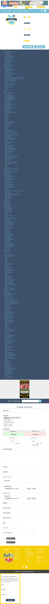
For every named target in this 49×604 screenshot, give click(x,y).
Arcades (6, 114)
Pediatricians (7, 196)
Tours (6, 165)
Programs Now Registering (10, 279)
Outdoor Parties (8, 233)
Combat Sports (7, 326)
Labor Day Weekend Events (10, 369)
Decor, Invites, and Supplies (10, 217)
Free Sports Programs (9, 331)
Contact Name (6, 508)
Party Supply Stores (8, 238)
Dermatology (7, 181)
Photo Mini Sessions (8, 371)
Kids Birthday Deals (8, 228)
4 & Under (7, 252)
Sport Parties (7, 247)
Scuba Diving (7, 347)
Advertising (19, 11)
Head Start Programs (9, 70)
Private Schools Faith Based (10, 79)
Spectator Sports (8, 154)
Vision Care (7, 200)
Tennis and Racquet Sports (10, 358)
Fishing (6, 127)
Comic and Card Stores (9, 300)
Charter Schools (8, 66)
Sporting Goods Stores (9, 314)
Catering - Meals (8, 212)
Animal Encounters (8, 113)
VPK (5, 90)
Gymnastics (7, 333)
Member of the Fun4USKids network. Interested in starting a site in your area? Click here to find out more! (29, 553)
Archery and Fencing (9, 320)
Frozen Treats (7, 308)
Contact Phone (7, 518)
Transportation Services (9, 87)
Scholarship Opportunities (10, 83)
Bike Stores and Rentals (9, 296)
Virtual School (7, 89)
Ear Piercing (7, 306)
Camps (4, 50)
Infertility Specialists (8, 187)
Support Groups (8, 106)
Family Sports (7, 328)
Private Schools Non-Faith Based (11, 81)
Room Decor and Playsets (10, 311)
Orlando (27, 558)
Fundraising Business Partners (10, 97)
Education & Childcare (7, 64)
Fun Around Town (6, 109)
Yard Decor (7, 250)
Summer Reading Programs (10, 289)
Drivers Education (8, 264)
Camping (6, 120)
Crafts (6, 260)
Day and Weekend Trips (9, 122)
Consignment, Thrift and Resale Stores (12, 301)
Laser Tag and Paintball (9, 139)
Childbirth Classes (8, 177)
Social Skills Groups (8, 103)
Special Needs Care (8, 197)
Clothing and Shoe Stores (9, 298)
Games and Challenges (9, 131)
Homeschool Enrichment (9, 270)
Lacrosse (6, 339)
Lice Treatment (7, 188)
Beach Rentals (7, 295)
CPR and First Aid (8, 179)
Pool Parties (7, 241)
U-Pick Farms (7, 378)
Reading (6, 82)
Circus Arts (7, 257)
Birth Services (7, 175)
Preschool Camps (8, 58)
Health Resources (6, 170)
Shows (6, 375)
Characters (7, 213)
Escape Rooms (8, 125)
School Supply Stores (9, 313)
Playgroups (7, 102)
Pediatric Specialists (8, 195)
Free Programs (8, 267)
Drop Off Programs (8, 68)
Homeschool (7, 71)
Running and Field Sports (9, 346)
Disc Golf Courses (8, 123)
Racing (6, 345)
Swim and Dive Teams (9, 355)
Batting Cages (7, 116)
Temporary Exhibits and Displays (11, 162)
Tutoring (6, 88)
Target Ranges (7, 160)
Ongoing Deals (7, 370)
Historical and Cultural (9, 269)
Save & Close (9, 538)
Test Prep (6, 85)
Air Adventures (7, 110)
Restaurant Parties (8, 242)
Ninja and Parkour (8, 342)
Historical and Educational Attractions (12, 134)
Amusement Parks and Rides (10, 112)
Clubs (6, 258)
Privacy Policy (17, 555)
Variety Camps (7, 63)
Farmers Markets (8, 307)
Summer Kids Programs (9, 288)
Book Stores (7, 297)
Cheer (6, 325)
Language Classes (8, 272)
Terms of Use (17, 554)
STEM (6, 285)
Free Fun (6, 128)
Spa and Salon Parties (9, 245)
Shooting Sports (8, 348)
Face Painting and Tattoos (10, 221)
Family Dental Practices (9, 184)
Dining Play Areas (8, 304)
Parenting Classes (8, 278)
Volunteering (7, 291)
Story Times (7, 286)
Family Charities (8, 94)
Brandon (15, 7)
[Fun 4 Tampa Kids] (11, 19)
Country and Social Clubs (9, 121)
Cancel (8, 542)
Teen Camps (7, 62)
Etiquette (6, 265)
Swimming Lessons (8, 357)
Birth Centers (7, 173)
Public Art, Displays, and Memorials (11, 148)
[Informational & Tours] (12, 422)
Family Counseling (8, 183)
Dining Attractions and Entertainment (12, 303)
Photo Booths (7, 240)
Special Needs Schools (9, 84)
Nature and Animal (8, 276)
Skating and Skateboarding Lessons (11, 350)
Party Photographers (9, 235)
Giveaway (26, 11)
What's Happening (6, 364)
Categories (6, 415)
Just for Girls (7, 271)
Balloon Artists (7, 206)
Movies (6, 144)
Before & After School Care (10, 65)
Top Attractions (7, 164)
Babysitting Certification (9, 254)
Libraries (6, 140)
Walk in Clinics (7, 201)
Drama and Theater (8, 263)
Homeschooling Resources (10, 99)
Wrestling (6, 361)
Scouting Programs (8, 282)
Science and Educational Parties (11, 244)
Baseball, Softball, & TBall (9, 321)
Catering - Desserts (8, 210)
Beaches (6, 118)
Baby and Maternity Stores (10, 294)
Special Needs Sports (9, 352)
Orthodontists (7, 191)
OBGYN (6, 189)
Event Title (5, 410)
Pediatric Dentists (8, 193)
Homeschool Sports (8, 336)
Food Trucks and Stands (9, 223)
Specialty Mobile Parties (9, 246)
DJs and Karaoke (8, 219)
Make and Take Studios (9, 141)
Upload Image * (8, 486)
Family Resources (6, 91)
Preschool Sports (8, 344)
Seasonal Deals (8, 373)
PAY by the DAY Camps (9, 57)
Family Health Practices (9, 185)
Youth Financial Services (9, 108)
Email (2, 584)
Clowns (6, 214)
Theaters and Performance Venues (11, 163)
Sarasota (28, 560)
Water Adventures (8, 168)
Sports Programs (6, 319)
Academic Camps (8, 52)
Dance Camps (7, 54)
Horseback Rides (8, 135)
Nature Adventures (8, 146)
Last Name (3, 594)
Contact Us (17, 558)
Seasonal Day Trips (8, 372)
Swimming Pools (8, 159)
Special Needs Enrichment (10, 284)
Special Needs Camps (9, 59)
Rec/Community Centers (9, 151)
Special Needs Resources (10, 104)
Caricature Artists (8, 209)
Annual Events (7, 365)
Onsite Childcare (8, 76)
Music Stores (7, 310)
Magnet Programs (8, 75)
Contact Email (6, 513)
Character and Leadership (10, 256)
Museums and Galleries (9, 145)
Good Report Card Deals (9, 367)
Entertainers (7, 220)
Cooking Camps (8, 53)
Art (5, 253)
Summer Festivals (8, 376)
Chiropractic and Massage (10, 178)
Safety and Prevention (9, 281)
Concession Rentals (8, 215)
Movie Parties (7, 231)
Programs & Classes (6, 251)
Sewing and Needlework (9, 283)
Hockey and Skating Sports (10, 335)
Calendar (9, 11)
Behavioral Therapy (8, 172)
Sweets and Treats (8, 315)
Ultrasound (7, 198)
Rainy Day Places (8, 150)
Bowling (6, 119)
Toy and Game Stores (9, 317)
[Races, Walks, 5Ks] (12, 421)
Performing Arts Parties (9, 239)
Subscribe (10, 600)
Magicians (7, 229)
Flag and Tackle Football (9, 329)
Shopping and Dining (7, 292)
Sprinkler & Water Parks (9, 158)
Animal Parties (7, 203)
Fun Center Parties (8, 225)
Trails (6, 166)
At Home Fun (7, 115)
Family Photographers (9, 96)
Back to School (7, 366)
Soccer (6, 351)
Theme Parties (7, 248)
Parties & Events (6, 202)
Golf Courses (7, 133)
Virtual (6, 290)
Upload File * (7, 496)
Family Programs (8, 266)
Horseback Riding (8, 338)
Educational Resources (9, 69)
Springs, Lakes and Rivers (10, 157)
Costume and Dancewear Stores (11, 302)
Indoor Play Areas (8, 137)
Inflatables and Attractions (10, 227)
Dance (6, 262)
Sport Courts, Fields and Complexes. (12, 156)
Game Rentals (7, 226)
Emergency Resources (9, 93)
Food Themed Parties (9, 222)
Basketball (7, 322)
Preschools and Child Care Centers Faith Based (14, 77)
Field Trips (7, 126)
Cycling (6, 327)
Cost (4, 523)
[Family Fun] (12, 418)
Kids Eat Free (7, 309)
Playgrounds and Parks (9, 147)
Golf (5, 332)
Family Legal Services (9, 95)
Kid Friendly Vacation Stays (10, 138)
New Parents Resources (9, 100)
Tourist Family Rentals (9, 316)
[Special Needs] (12, 419)
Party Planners (7, 237)
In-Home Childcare (8, 72)
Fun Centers (7, 129)
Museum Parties (8, 232)
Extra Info (5, 472)
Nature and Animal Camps (10, 56)
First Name (3, 589)
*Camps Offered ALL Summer (10, 51)
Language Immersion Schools (10, 74)
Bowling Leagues (8, 323)
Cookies (6, 216)
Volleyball (6, 359)
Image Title (7, 480)
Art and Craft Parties (8, 204)
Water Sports (7, 360)
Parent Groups (7, 101)
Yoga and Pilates (8, 363)
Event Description (7, 449)
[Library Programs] (12, 426)
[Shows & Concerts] (12, 424)
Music (6, 275)
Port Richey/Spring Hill (41, 7)
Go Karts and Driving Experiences (11, 132)
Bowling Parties (8, 207)
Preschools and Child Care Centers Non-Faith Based (15, 78)
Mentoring (7, 273)
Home (4, 11)
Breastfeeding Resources (9, 176)
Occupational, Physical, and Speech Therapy (13, 190)
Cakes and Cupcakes (9, 208)
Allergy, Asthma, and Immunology (11, 171)
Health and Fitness (8, 334)
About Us (17, 557)
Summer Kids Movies (9, 377)
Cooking (6, 259)
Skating (6, 153)
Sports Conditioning (8, 353)
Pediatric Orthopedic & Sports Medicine (12, 194)
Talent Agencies (8, 107)
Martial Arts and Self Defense (10, 341)
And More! (28, 561)
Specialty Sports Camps (9, 60)
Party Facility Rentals (9, 234)
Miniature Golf (7, 143)
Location (5, 467)
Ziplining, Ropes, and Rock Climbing (11, 169)
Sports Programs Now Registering (11, 354)
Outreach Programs (8, 277)
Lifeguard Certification (9, 340)
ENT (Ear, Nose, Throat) (9, 182)
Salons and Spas (8, 152)
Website (5, 503)
